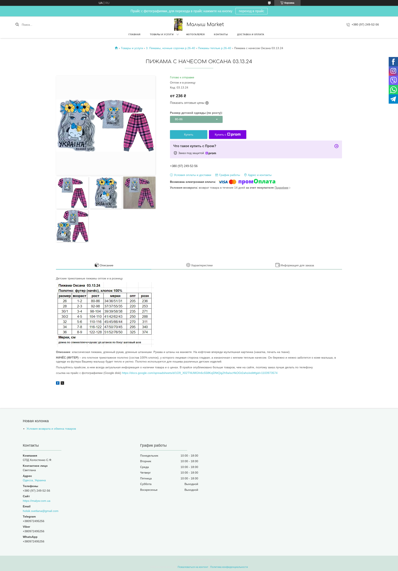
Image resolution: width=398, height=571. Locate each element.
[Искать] (17, 25)
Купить (188, 134)
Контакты (221, 34)
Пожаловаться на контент (193, 567)
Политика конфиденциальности (229, 567)
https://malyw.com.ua (36, 500)
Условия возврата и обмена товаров (51, 428)
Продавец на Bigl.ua (199, 563)
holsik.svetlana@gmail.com (40, 511)
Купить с (220, 134)
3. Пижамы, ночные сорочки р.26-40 (170, 48)
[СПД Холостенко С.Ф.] (178, 24)
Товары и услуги (162, 34)
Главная (135, 34)
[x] (62, 383)
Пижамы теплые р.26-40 (214, 48)
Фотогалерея (195, 34)
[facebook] (57, 383)
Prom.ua (217, 559)
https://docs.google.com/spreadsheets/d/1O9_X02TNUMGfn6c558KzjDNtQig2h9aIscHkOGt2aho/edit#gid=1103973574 (200, 373)
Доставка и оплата (250, 34)
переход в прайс (251, 11)
